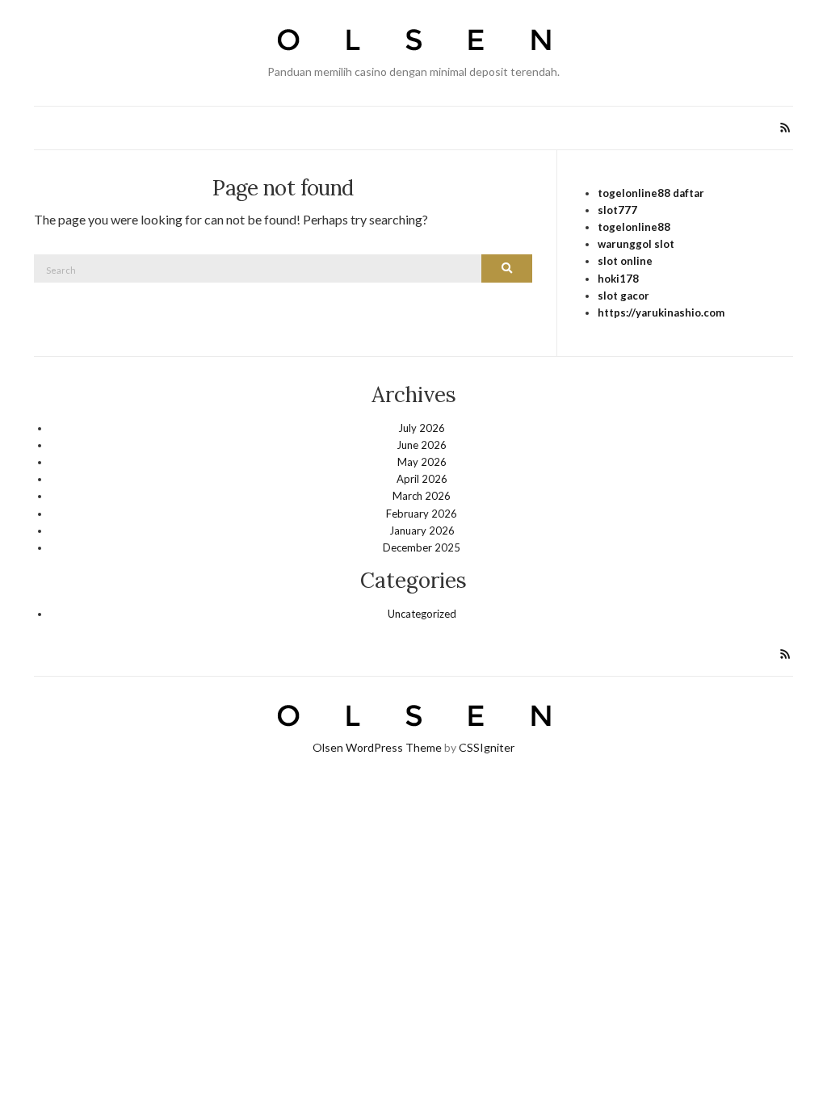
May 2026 (422, 461)
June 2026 (422, 444)
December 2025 (421, 547)
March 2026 (422, 495)
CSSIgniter (486, 747)
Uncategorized (422, 613)
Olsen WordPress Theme (377, 747)
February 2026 (421, 513)
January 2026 (422, 530)
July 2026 (421, 427)
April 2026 (422, 478)
